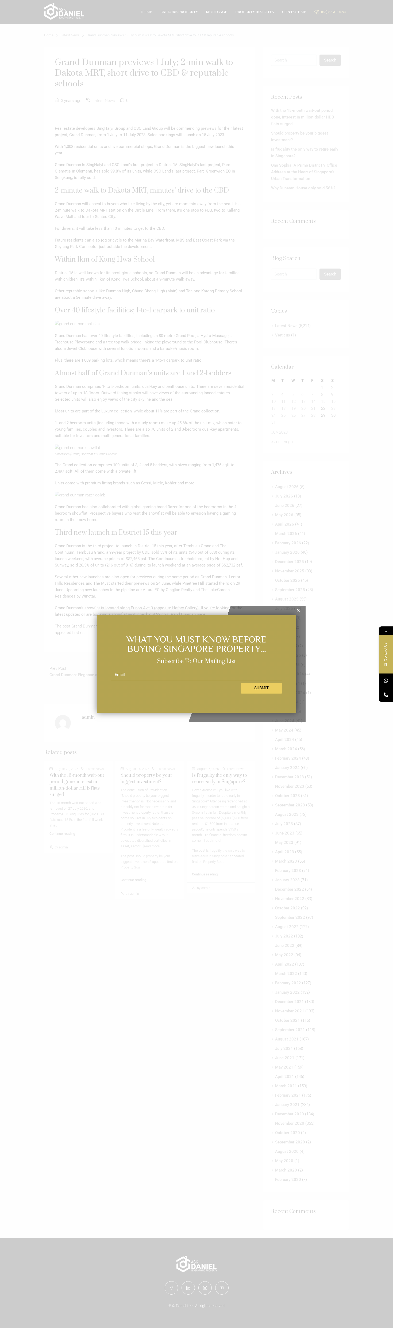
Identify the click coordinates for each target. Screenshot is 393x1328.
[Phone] (386, 695)
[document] (196, 664)
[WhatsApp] (386, 680)
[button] (298, 610)
